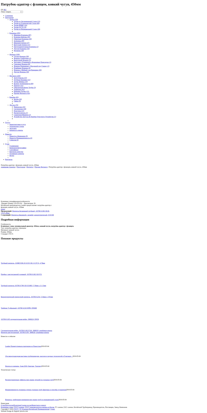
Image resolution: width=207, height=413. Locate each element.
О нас (3, 405)
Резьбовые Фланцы (22, 68)
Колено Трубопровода (23, 84)
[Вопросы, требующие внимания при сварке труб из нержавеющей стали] (4, 398)
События (13, 140)
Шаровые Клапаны (22, 35)
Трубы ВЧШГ (20, 25)
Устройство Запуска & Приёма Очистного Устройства (35, 117)
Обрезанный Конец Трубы (25, 87)
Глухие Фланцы (21, 56)
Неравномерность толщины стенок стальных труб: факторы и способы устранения (35, 390)
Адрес (52, 409)
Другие (13, 105)
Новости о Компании (18, 136)
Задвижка (19, 41)
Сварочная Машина (22, 115)
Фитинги (14, 76)
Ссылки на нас (26, 405)
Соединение (20, 109)
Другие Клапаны (22, 49)
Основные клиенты (16, 154)
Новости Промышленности (20, 138)
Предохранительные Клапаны (26, 47)
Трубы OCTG (20, 27)
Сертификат (13, 150)
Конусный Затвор (22, 45)
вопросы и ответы (16, 130)
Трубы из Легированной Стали (27, 21)
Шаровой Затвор (21, 43)
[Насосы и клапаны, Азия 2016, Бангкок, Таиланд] (4, 365)
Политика (17, 405)
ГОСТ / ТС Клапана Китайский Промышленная (31, 409)
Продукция (21, 167)
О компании (14, 146)
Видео (11, 155)
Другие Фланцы (21, 72)
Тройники (19, 89)
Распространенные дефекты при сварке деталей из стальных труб (29, 380)
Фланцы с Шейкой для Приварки (28, 70)
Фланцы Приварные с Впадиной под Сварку (31, 66)
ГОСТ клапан (19, 407)
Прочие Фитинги (22, 93)
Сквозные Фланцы (22, 64)
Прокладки (19, 107)
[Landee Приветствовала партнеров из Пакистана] (4, 345)
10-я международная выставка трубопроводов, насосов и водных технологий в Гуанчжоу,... (39, 356)
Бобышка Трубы (21, 91)
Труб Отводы (20, 78)
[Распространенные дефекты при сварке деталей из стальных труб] (4, 378)
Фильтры (19, 51)
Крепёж (13, 97)
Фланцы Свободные (22, 58)
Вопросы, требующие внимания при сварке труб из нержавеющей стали (32, 400)
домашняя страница (8, 167)
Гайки (17, 101)
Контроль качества (16, 152)
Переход (18, 86)
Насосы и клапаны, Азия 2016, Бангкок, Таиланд (23, 366)
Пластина (19, 111)
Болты (18, 99)
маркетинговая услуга (17, 124)
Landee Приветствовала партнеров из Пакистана (23, 346)
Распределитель (21, 113)
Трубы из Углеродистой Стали (26, 23)
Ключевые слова (7, 407)
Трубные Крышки (22, 80)
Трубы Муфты (21, 82)
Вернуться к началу (39, 405)
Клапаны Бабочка (22, 37)
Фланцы (14, 54)
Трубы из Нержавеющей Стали (27, 29)
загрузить (12, 128)
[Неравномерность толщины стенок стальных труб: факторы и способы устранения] (4, 388)
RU (5, 10)
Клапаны (14, 33)
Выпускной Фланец (22, 60)
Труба (13, 19)
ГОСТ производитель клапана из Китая (39, 407)
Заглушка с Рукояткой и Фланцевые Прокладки (32, 62)
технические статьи (16, 126)
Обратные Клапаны (23, 39)
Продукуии (9, 405)
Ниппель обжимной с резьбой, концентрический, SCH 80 (32, 215)
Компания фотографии (17, 148)
